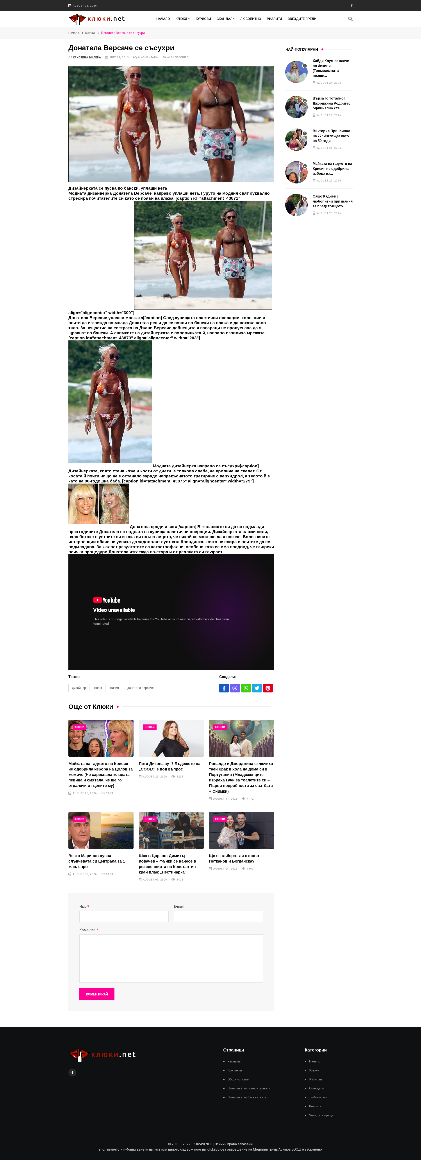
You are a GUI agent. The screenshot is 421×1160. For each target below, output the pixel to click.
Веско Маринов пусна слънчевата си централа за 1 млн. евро (96, 861)
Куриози (203, 19)
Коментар (88, 930)
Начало (163, 19)
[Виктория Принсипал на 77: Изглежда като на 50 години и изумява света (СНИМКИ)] (296, 140)
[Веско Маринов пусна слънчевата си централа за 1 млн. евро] (101, 830)
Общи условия (239, 1079)
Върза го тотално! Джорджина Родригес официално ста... (331, 103)
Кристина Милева (87, 57)
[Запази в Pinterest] (268, 688)
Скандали (226, 19)
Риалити (274, 19)
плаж (98, 688)
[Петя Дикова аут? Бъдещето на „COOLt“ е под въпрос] (171, 738)
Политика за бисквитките (247, 1097)
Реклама (234, 1061)
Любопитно (250, 19)
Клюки (181, 19)
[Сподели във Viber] (235, 688)
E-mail (179, 906)
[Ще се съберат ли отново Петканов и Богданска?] (241, 830)
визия (114, 688)
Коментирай (97, 994)
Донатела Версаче (140, 688)
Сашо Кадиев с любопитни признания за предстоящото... (333, 201)
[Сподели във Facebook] (224, 688)
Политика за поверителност (249, 1088)
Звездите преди (302, 19)
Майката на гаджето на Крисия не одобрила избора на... (332, 168)
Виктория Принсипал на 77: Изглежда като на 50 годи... (331, 136)
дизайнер (79, 688)
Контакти (235, 1070)
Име (84, 906)
